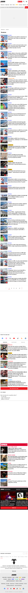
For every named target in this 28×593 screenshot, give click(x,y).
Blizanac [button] (7, 556)
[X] (10, 338)
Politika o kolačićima (19, 583)
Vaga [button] (19, 556)
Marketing (3, 583)
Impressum (12, 583)
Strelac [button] (25, 556)
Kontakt (7, 583)
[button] (26, 553)
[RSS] (22, 338)
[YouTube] (14, 338)
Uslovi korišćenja (18, 585)
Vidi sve (14, 507)
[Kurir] (2, 2)
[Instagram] (6, 338)
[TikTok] (18, 338)
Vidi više (14, 571)
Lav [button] (12, 556)
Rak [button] (10, 556)
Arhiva (25, 583)
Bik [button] (4, 556)
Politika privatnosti (10, 585)
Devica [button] (15, 556)
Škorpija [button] (22, 556)
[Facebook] (2, 338)
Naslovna (3, 29)
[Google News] (25, 338)
